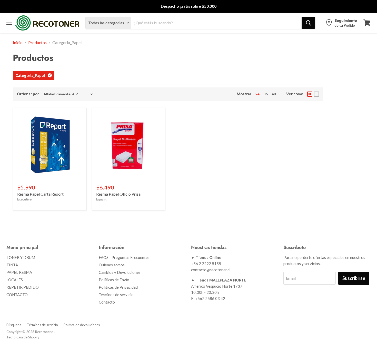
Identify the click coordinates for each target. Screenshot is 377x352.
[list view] (316, 94)
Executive (24, 199)
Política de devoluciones (82, 325)
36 (266, 94)
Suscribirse (353, 278)
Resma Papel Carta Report (40, 194)
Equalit (101, 199)
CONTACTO (17, 294)
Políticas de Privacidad (118, 287)
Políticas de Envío (114, 279)
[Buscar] (308, 23)
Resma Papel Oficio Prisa (118, 194)
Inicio (18, 42)
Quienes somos (112, 265)
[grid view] (309, 94)
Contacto (107, 302)
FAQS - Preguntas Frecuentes (124, 257)
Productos (37, 42)
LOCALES (14, 279)
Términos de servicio (116, 294)
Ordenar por (28, 94)
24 (257, 94)
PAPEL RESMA (19, 272)
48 (274, 94)
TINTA (12, 265)
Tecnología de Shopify (22, 337)
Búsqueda (13, 325)
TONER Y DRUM (20, 257)
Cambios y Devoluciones (120, 272)
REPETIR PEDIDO (22, 287)
